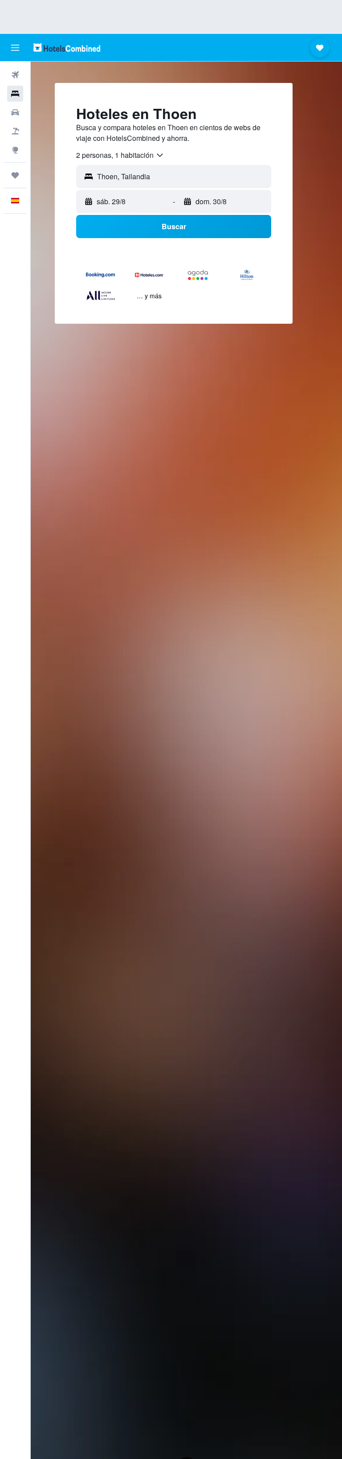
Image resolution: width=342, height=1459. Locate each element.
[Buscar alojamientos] (15, 94)
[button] (15, 48)
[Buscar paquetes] (15, 131)
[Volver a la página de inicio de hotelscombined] (67, 47)
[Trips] (15, 175)
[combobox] (120, 155)
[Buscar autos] (15, 112)
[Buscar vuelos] (15, 75)
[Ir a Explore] (15, 150)
